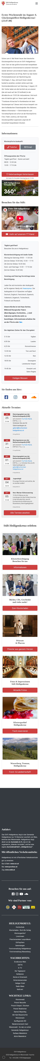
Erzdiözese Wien (20, 962)
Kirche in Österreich (20, 977)
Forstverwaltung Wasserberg (20, 952)
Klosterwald (20, 999)
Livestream (20, 936)
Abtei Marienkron (20, 1036)
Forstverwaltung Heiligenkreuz (20, 949)
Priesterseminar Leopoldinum (20, 939)
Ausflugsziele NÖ (20, 1021)
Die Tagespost (20, 971)
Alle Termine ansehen (20, 513)
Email (29, 147)
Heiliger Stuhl (20, 983)
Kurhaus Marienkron (20, 1033)
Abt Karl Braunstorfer (20, 1015)
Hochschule (20, 927)
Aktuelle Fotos (20, 690)
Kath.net (20, 989)
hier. (21, 322)
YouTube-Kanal (27, 419)
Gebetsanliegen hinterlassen (21, 174)
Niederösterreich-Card (20, 1024)
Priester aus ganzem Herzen (20, 649)
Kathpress (20, 974)
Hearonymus (27, 288)
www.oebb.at (10, 870)
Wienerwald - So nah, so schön (20, 1027)
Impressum (27, 1058)
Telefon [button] (13, 147)
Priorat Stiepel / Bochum (20, 1006)
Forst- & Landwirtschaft (20, 772)
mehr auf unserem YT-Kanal (21, 234)
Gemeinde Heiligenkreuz (20, 1030)
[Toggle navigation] (36, 3)
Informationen (20, 567)
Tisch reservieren (20, 731)
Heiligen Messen (20, 378)
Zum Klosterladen (20, 608)
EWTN (20, 965)
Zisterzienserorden (20, 980)
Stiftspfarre (20, 942)
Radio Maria (20, 986)
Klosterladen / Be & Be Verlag (20, 930)
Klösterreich (20, 1018)
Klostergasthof (20, 933)
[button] (3, 1057)
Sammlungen (20, 946)
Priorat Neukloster (20, 1009)
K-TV (20, 968)
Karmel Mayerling (20, 1012)
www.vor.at (14, 864)
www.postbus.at (11, 867)
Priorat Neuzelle (20, 1003)
